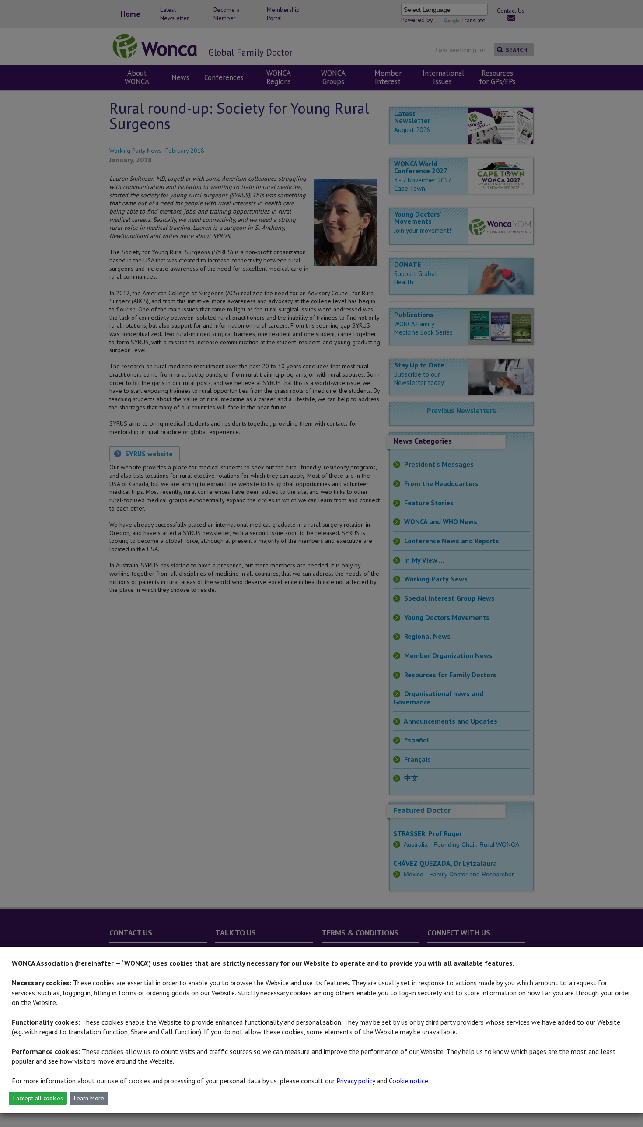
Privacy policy (355, 1080)
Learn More (89, 1098)
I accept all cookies (38, 1098)
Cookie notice (408, 1080)
